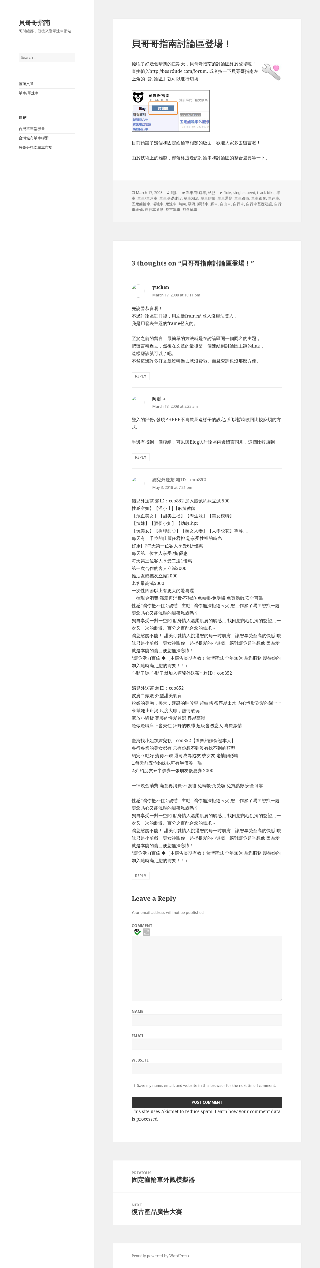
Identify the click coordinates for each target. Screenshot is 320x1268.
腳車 (214, 203)
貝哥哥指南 (34, 22)
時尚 (182, 203)
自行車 (238, 203)
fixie (227, 192)
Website (140, 1060)
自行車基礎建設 (259, 203)
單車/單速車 (29, 93)
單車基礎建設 (170, 198)
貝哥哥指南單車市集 (35, 147)
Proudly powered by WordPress (160, 1255)
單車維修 (208, 198)
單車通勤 (224, 198)
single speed (244, 192)
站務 (212, 192)
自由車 (225, 203)
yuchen (160, 287)
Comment (142, 925)
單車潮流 (191, 198)
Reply (140, 376)
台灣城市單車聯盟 (34, 138)
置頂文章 (26, 83)
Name (137, 1011)
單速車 (273, 198)
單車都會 (258, 198)
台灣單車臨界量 (32, 128)
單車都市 (241, 198)
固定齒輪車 (141, 203)
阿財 (174, 192)
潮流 (191, 203)
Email (138, 1035)
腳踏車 (202, 203)
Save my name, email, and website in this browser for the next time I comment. (206, 1085)
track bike (266, 192)
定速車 (171, 203)
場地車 (158, 203)
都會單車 (189, 209)
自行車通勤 (154, 209)
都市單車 (172, 209)
